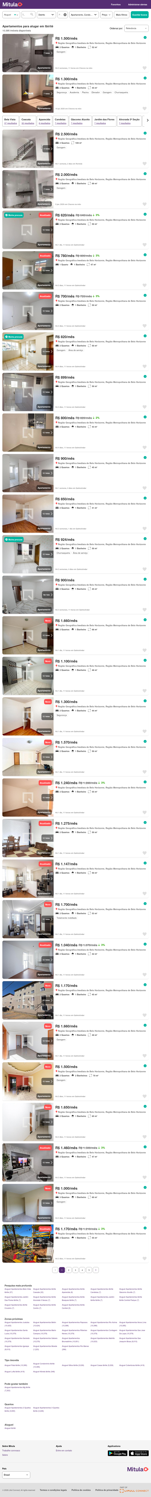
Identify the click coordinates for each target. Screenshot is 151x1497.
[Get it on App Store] (139, 1453)
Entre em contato (64, 1450)
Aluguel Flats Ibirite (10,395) (16, 1365)
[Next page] (96, 1270)
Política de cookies (81, 1489)
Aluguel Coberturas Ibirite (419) (132, 1365)
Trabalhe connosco (11, 1450)
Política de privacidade (106, 1489)
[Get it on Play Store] (117, 1453)
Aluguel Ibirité (10, 1428)
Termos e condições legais (53, 1489)
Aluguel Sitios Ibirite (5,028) (73, 1365)
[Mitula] (12, 4)
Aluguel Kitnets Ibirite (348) (44, 1371)
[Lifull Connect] (134, 1491)
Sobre (5, 1454)
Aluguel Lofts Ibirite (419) (15, 1371)
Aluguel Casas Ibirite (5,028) (102, 1365)
